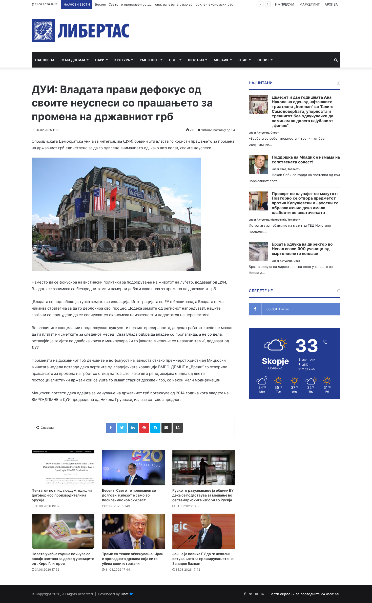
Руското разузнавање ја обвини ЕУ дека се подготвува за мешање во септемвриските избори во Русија (203, 495)
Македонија (73, 60)
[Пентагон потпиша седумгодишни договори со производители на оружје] (63, 467)
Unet (125, 594)
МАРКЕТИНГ (309, 4)
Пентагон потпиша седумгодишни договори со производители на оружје (62, 495)
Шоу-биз (196, 60)
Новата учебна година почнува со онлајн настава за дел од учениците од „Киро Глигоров (63, 559)
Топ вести (293, 169)
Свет (173, 60)
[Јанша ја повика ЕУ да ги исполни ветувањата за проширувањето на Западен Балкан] (203, 531)
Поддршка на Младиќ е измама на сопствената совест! (306, 159)
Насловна (44, 60)
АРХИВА (331, 4)
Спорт (263, 60)
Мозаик (221, 60)
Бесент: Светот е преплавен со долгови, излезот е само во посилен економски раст (165, 4)
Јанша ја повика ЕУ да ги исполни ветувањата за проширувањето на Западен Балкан (203, 559)
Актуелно (263, 132)
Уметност (149, 60)
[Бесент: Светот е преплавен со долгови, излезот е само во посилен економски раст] (133, 467)
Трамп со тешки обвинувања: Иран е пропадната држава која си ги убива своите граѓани (132, 559)
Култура (122, 60)
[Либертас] (81, 30)
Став (242, 60)
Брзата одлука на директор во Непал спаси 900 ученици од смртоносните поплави (302, 249)
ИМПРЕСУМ (284, 4)
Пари (100, 60)
